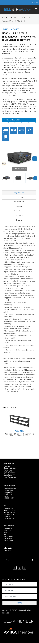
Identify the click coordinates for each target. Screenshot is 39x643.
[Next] (34, 158)
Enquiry (19, 220)
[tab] (19, 192)
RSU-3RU (19, 431)
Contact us (7, 551)
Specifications (19, 197)
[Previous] (4, 158)
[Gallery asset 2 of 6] (18, 178)
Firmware (19, 215)
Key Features (19, 193)
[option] (19, 431)
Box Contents (19, 202)
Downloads (19, 206)
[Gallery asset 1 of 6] (6, 178)
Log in (36, 2)
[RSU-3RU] (19, 421)
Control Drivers (19, 211)
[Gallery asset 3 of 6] (30, 178)
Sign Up (19, 603)
